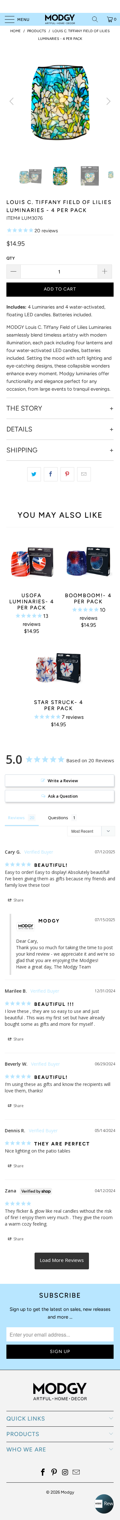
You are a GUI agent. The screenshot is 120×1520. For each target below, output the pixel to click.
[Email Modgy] (76, 1473)
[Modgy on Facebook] (43, 1473)
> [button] (62, 1261)
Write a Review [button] (63, 780)
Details (19, 429)
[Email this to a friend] (84, 474)
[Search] (97, 19)
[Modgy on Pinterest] (54, 1473)
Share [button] (18, 900)
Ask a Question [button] (63, 796)
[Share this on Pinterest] (67, 474)
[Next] (107, 101)
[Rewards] (104, 1504)
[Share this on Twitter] (34, 474)
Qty (10, 258)
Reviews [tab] (16, 817)
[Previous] (12, 101)
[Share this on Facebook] (51, 474)
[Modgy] (60, 19)
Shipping (21, 450)
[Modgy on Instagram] (65, 1473)
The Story (24, 408)
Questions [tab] (58, 817)
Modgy (67, 1492)
